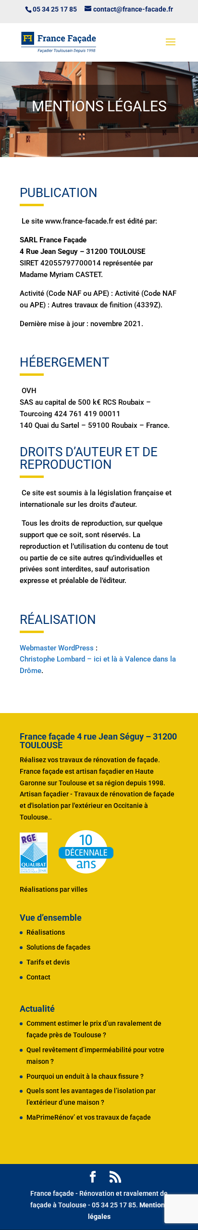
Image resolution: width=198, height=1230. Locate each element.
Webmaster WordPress (57, 648)
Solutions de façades (58, 947)
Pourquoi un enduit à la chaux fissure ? (85, 1076)
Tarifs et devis (48, 962)
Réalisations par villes (53, 889)
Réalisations (45, 932)
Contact (38, 977)
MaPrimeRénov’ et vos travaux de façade (88, 1117)
